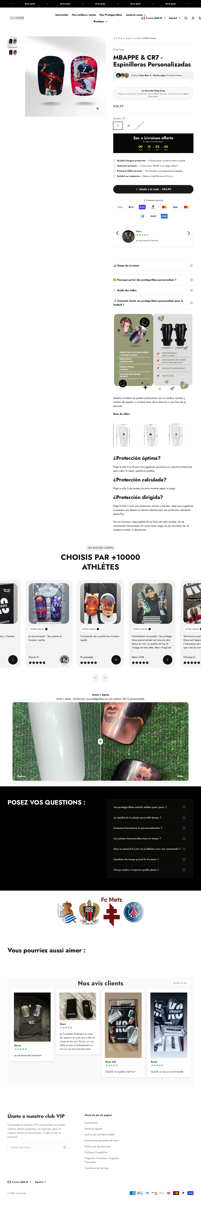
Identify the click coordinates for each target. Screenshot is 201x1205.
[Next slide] (105, 677)
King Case (118, 49)
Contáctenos (91, 1123)
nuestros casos (134, 15)
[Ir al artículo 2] (13, 53)
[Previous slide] (96, 677)
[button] (117, 233)
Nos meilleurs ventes (84, 15)
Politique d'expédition (96, 1152)
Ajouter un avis (180, 982)
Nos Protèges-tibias (111, 15)
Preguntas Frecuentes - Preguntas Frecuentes (102, 1160)
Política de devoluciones (98, 1146)
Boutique (99, 21)
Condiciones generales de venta (101, 1140)
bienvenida (61, 15)
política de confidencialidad (99, 1134)
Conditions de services (96, 1168)
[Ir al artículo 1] (13, 41)
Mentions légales (93, 1129)
